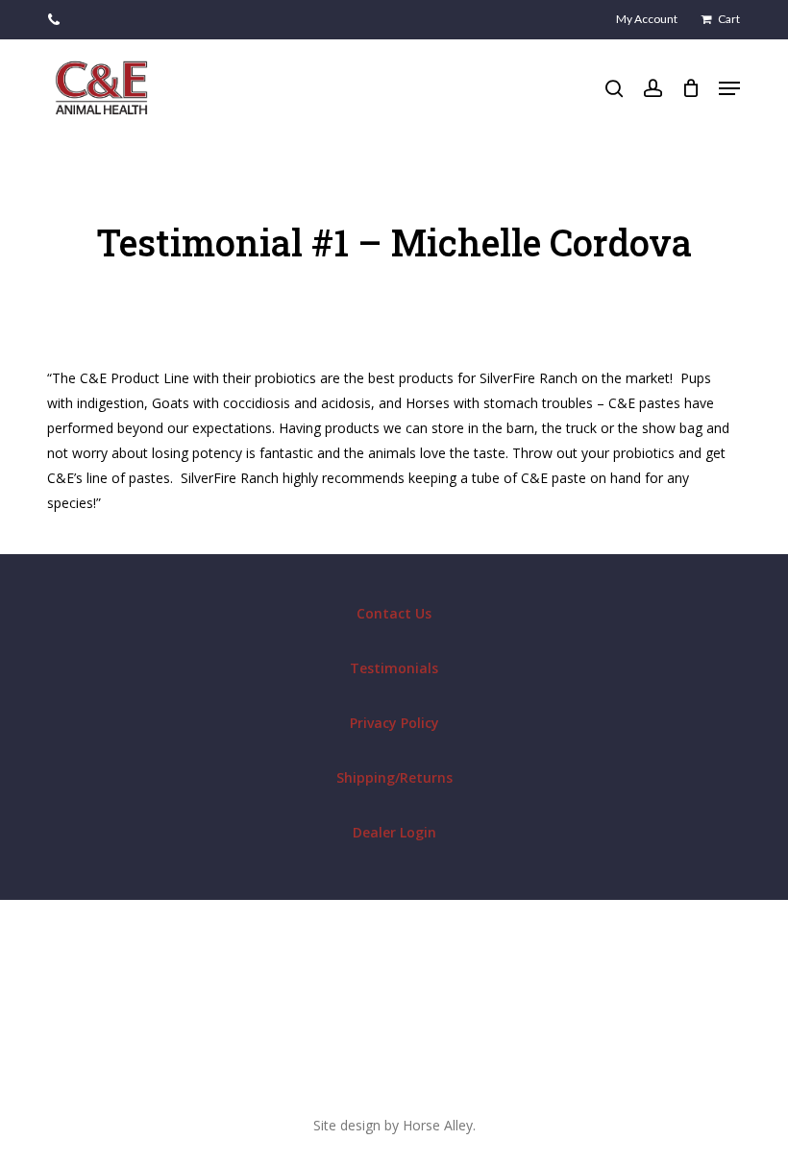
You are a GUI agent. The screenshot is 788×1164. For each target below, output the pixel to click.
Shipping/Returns (394, 777)
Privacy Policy (394, 723)
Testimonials (394, 668)
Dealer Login (394, 832)
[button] (729, 88)
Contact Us (394, 613)
